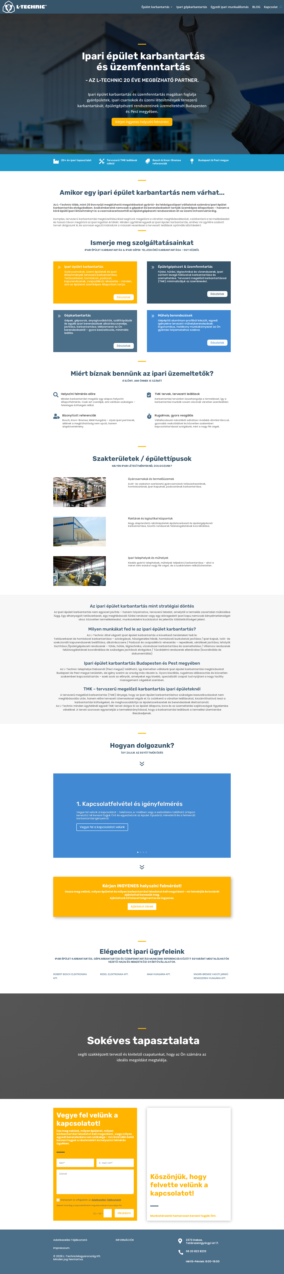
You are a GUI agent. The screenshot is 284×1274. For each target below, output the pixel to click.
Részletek (123, 297)
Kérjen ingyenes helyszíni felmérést (142, 122)
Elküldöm (124, 1213)
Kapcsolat (271, 7)
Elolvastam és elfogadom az (90, 1199)
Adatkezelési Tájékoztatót (106, 1199)
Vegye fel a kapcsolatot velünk (102, 827)
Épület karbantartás (155, 7)
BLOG (256, 7)
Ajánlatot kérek (142, 906)
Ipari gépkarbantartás (191, 7)
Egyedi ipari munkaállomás (230, 7)
